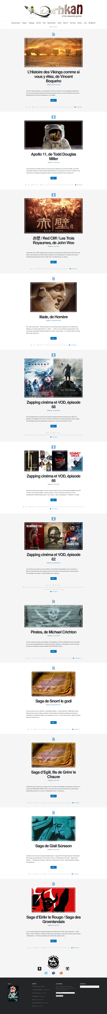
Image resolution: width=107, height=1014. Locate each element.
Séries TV (65, 23)
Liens (85, 23)
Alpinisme (28, 435)
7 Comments (55, 437)
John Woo (61, 269)
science (63, 185)
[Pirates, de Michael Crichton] (53, 602)
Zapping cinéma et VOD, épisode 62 (53, 557)
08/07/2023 (36, 185)
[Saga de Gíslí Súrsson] (53, 813)
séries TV (49, 589)
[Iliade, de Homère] (53, 279)
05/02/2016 (38, 803)
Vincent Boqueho (69, 107)
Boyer (46, 729)
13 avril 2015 (56, 849)
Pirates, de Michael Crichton (53, 632)
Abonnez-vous (59, 995)
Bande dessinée (52, 23)
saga (77, 435)
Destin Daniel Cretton (39, 587)
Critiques (24, 23)
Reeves (75, 506)
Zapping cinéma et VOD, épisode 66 (53, 478)
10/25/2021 (57, 585)
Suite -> (54, 100)
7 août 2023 (56, 162)
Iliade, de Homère (53, 316)
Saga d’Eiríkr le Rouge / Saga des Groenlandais (53, 919)
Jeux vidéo (72, 23)
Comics (59, 23)
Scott (78, 506)
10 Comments (77, 658)
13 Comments (73, 345)
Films (44, 23)
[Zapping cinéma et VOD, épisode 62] (53, 519)
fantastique (49, 435)
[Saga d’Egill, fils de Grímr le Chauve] (53, 740)
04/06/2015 (39, 947)
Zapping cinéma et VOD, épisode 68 (53, 404)
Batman (41, 506)
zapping (80, 435)
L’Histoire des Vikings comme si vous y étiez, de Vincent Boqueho (53, 76)
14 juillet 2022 (56, 410)
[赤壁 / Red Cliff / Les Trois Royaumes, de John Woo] (53, 195)
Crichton (45, 658)
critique (50, 107)
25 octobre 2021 (56, 563)
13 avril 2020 (56, 636)
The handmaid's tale (55, 589)
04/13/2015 (39, 874)
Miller (74, 587)
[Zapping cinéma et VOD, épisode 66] (53, 448)
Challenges (31, 23)
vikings (63, 107)
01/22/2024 (36, 107)
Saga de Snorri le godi (53, 701)
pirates (57, 658)
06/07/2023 (41, 269)
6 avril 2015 (56, 925)
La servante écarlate (67, 587)
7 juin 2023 (56, 246)
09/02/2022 (41, 345)
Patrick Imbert (65, 506)
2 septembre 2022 (56, 320)
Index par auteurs (15, 23)
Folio (52, 345)
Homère (60, 345)
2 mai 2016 (56, 780)
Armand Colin (45, 107)
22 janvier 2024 (56, 84)
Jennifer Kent (60, 587)
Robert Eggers (72, 435)
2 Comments (79, 107)
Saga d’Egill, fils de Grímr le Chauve (53, 774)
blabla (41, 435)
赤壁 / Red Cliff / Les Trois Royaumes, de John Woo (53, 240)
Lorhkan (29, 107)
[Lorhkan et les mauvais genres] (53, 17)
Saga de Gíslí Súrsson (53, 845)
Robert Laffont (68, 658)
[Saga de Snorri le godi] (53, 669)
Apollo (43, 185)
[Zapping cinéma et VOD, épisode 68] (53, 356)
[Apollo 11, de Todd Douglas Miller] (53, 118)
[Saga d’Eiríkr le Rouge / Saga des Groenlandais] (53, 885)
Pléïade (62, 729)
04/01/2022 (34, 506)
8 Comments (74, 269)
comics (29, 587)
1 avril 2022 (56, 484)
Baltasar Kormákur (35, 435)
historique (54, 107)
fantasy (54, 435)
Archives (80, 23)
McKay (59, 506)
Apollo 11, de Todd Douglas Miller (53, 156)
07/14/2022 (57, 433)
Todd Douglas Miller (69, 185)
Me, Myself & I (92, 23)
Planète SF (59, 107)
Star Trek (38, 23)
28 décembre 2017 (56, 705)
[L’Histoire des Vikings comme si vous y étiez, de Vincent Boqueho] (53, 35)
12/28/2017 (38, 729)
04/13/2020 (37, 658)
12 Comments (54, 509)
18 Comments (76, 947)
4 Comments (79, 185)
